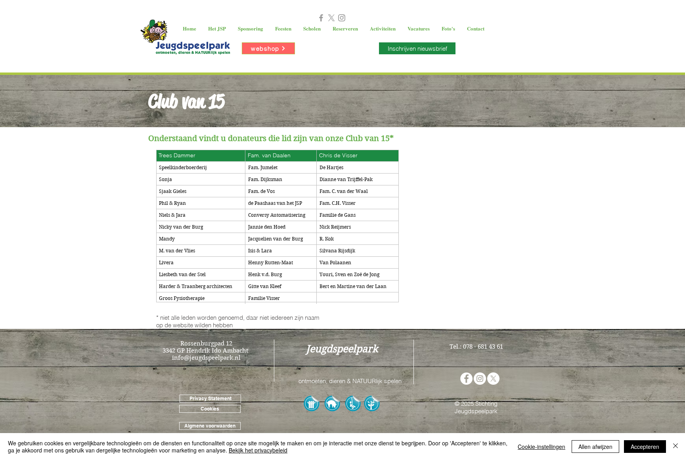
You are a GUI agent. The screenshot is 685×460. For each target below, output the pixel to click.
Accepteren (645, 446)
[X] (331, 18)
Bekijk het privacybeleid (258, 450)
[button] (217, 28)
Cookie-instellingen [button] (541, 446)
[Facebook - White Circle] (466, 378)
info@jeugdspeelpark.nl (206, 357)
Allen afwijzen (595, 446)
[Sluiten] (675, 446)
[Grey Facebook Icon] (321, 18)
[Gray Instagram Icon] (341, 18)
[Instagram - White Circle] (480, 378)
